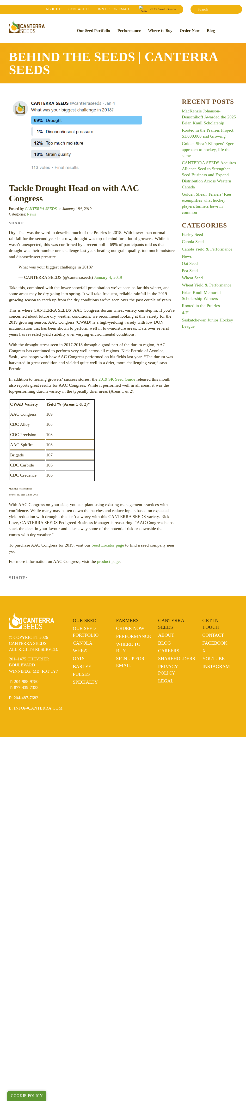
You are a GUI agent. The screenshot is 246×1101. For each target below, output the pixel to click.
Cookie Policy (27, 1096)
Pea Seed (190, 270)
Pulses (81, 674)
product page (108, 561)
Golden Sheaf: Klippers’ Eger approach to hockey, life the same (208, 149)
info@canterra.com (38, 708)
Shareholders (176, 658)
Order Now (190, 30)
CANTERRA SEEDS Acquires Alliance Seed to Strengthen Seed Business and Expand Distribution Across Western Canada (209, 174)
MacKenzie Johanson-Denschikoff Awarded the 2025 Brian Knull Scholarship (209, 117)
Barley (82, 666)
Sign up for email (113, 9)
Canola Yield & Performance (207, 249)
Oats (79, 658)
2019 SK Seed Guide (116, 379)
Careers (168, 650)
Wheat (81, 650)
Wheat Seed (192, 277)
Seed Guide (163, 9)
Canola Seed (193, 241)
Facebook (214, 643)
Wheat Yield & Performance (206, 285)
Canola (82, 643)
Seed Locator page (108, 545)
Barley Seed (192, 234)
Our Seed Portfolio (93, 30)
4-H (185, 312)
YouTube (213, 658)
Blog (211, 30)
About (54, 9)
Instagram (216, 666)
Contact (79, 9)
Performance (129, 30)
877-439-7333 (26, 687)
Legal (165, 680)
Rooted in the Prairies (201, 305)
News (31, 214)
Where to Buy (160, 30)
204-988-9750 (26, 681)
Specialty (85, 682)
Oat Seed (190, 263)
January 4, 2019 (108, 277)
